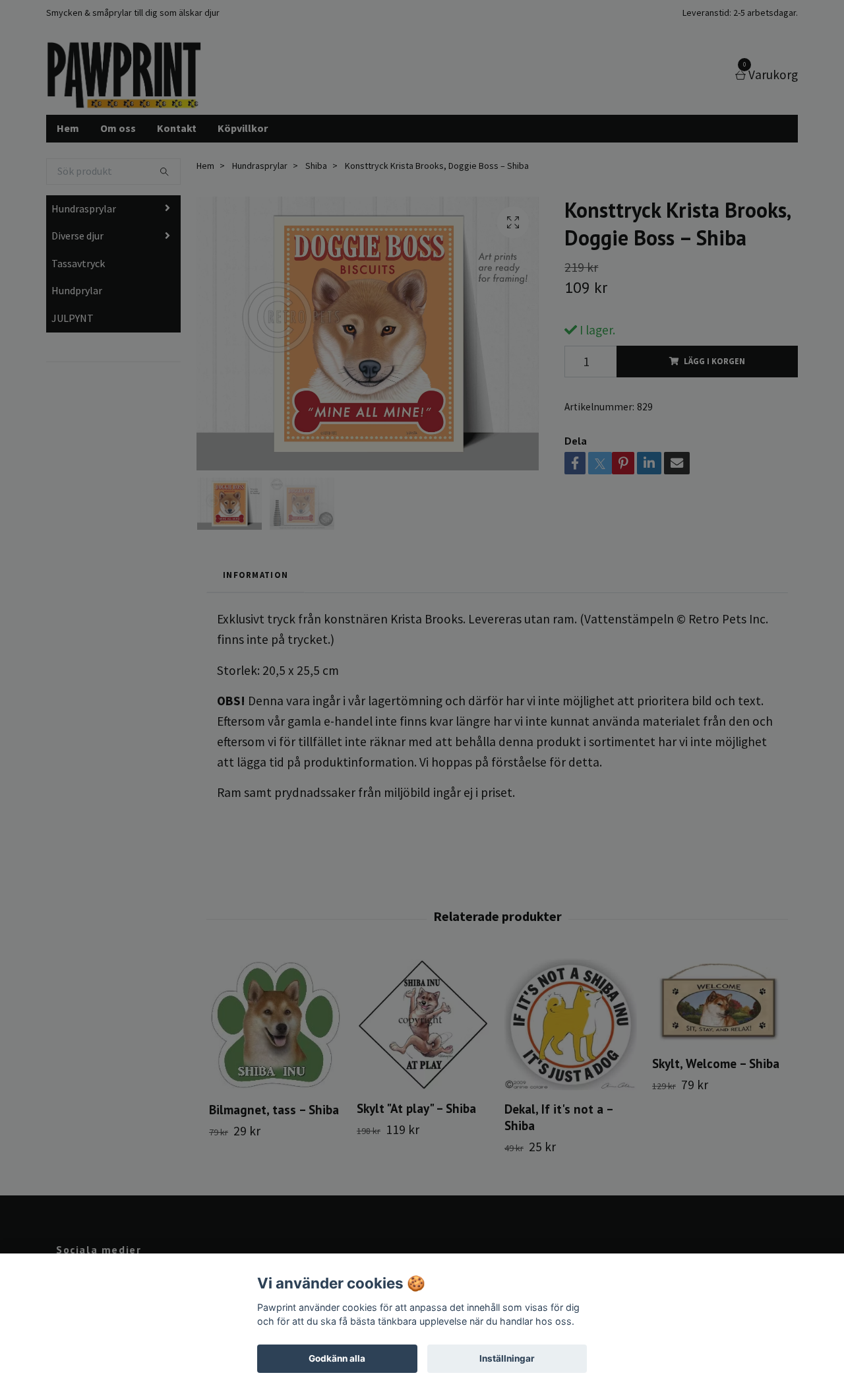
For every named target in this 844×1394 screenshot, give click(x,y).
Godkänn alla (337, 1358)
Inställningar (507, 1358)
